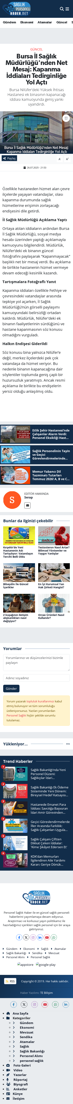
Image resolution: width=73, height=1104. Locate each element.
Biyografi (20, 1084)
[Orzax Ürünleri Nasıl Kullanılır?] (54, 603)
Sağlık (44, 949)
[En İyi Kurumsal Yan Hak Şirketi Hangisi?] (54, 572)
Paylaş (11, 158)
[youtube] (45, 1004)
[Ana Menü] (67, 9)
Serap (28, 497)
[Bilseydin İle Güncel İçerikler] (19, 572)
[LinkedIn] (40, 937)
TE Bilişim (46, 993)
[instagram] (34, 1004)
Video (17, 1070)
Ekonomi (26, 22)
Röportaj (20, 1079)
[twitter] (24, 1004)
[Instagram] (33, 937)
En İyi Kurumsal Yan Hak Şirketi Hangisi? (51, 585)
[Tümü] (68, 744)
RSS (12, 981)
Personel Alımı (15, 957)
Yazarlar (20, 1075)
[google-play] (46, 965)
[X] (26, 937)
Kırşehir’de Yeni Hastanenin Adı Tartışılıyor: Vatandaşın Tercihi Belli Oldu (18, 552)
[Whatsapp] (54, 937)
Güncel (61, 22)
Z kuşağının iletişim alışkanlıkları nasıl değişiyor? (15, 618)
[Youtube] (47, 937)
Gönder (11, 688)
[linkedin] (66, 1004)
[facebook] (13, 1004)
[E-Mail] (27, 505)
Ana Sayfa (20, 1013)
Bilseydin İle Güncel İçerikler (15, 585)
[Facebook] (19, 937)
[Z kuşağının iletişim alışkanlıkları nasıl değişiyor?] (19, 603)
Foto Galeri (22, 1065)
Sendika (37, 953)
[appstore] (26, 965)
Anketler (20, 1089)
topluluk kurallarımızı (41, 701)
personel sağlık (31, 1061)
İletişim (19, 1098)
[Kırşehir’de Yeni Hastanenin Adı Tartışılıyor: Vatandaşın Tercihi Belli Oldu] (19, 535)
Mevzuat (53, 953)
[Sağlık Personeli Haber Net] (16, 9)
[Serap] (12, 500)
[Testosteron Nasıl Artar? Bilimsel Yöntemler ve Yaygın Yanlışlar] (54, 535)
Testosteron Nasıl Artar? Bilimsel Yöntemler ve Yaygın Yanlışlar (54, 550)
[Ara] (62, 9)
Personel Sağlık (16, 715)
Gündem (9, 22)
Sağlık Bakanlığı (16, 953)
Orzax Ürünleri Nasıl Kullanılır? (51, 616)
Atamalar (45, 22)
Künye (18, 1094)
